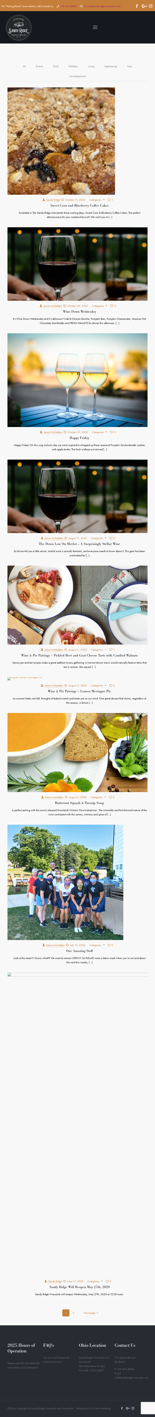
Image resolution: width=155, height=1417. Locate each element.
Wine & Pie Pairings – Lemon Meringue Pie (79, 691)
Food (55, 66)
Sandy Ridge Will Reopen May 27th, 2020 (79, 1287)
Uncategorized (77, 76)
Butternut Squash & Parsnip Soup (79, 803)
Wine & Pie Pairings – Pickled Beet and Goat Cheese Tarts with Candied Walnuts (79, 655)
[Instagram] (150, 6)
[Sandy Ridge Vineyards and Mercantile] (19, 27)
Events (39, 66)
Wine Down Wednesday (79, 311)
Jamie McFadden (53, 306)
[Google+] (144, 6)
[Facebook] (137, 6)
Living (91, 66)
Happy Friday (79, 438)
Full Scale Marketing (99, 1408)
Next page (89, 1313)
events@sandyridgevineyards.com (102, 6)
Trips (129, 66)
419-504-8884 (68, 6)
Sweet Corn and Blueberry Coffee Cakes (79, 205)
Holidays (73, 66)
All (24, 66)
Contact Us (125, 1345)
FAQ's (48, 1345)
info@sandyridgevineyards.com (132, 1377)
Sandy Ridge (53, 200)
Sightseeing (110, 66)
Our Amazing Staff (79, 951)
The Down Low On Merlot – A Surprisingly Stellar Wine (79, 544)
